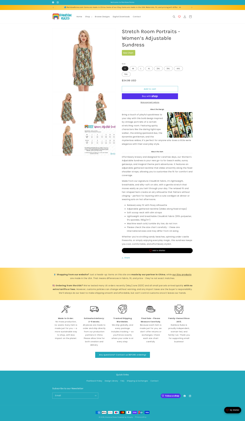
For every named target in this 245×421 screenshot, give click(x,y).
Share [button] (127, 257)
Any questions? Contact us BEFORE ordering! (122, 354)
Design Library (111, 381)
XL (149, 68)
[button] (88, 16)
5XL (126, 74)
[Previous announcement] (53, 7)
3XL (168, 68)
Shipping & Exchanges (137, 381)
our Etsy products (181, 274)
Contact (154, 381)
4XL (178, 68)
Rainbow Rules (111, 417)
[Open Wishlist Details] (179, 17)
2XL (158, 68)
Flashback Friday (94, 381)
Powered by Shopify (125, 417)
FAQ (122, 381)
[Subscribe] (95, 396)
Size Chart (128, 52)
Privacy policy (140, 417)
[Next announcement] (192, 7)
